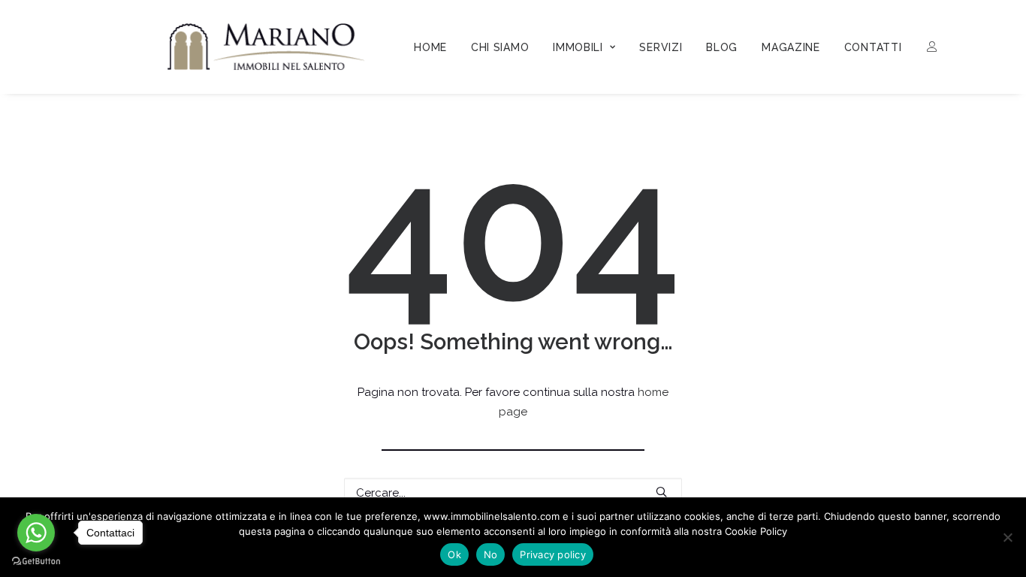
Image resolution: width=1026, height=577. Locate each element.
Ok (454, 554)
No (491, 554)
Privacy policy (553, 554)
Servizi (660, 47)
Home (430, 47)
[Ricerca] (513, 493)
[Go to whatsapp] (36, 532)
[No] (1007, 537)
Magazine (791, 47)
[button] (661, 492)
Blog (722, 47)
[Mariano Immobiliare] (266, 46)
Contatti (873, 47)
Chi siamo (500, 47)
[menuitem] (430, 47)
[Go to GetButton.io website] (36, 561)
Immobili (578, 47)
